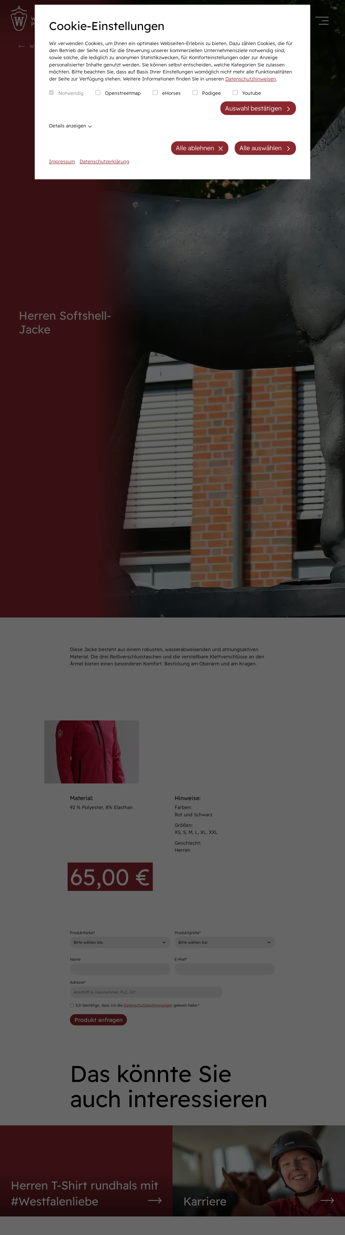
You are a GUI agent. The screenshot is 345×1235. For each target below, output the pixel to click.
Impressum (62, 161)
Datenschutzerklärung (104, 161)
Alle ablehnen (195, 148)
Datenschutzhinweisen (250, 79)
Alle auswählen (260, 148)
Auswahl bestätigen (253, 108)
